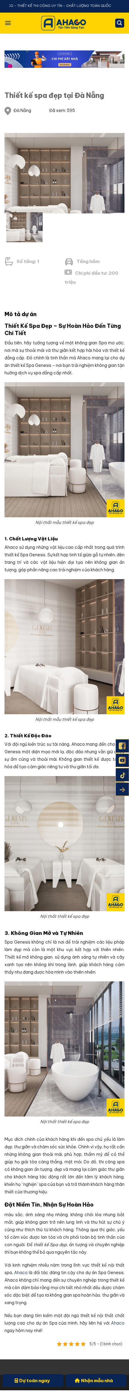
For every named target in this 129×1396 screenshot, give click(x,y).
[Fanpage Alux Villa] (122, 745)
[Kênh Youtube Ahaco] (122, 760)
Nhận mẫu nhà (97, 1380)
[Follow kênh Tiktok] (122, 774)
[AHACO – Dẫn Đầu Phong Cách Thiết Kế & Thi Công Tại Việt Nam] (64, 23)
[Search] (119, 23)
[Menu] (7, 23)
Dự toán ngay (34, 1380)
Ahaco (20, 1272)
